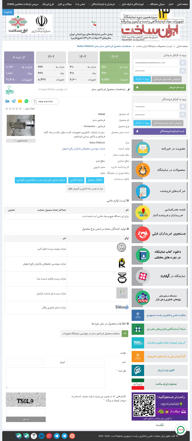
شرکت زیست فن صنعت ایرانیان (51, 294)
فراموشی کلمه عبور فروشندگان (167, 123)
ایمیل (62, 362)
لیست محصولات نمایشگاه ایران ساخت (154, 46)
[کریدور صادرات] (160, 343)
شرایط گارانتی (76, 180)
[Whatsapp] (26, 102)
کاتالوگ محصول (95, 180)
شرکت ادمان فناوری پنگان (54, 308)
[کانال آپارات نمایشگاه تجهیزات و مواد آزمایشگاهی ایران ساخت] (160, 277)
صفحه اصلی (182, 46)
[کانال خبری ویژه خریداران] (56, 436)
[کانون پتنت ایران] (160, 371)
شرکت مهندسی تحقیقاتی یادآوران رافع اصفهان (83, 149)
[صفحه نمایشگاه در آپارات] (71, 436)
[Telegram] (13, 102)
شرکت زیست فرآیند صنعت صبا (51, 279)
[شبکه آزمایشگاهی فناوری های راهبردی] (160, 330)
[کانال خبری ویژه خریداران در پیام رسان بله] (25, 436)
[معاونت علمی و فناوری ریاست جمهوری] (33, 436)
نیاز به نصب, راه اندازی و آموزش (85, 189)
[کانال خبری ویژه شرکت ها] (64, 436)
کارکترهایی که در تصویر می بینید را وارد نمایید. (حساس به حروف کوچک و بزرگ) (98, 398)
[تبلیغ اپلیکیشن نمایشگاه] (160, 407)
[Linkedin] (7, 102)
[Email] (20, 102)
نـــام (124, 362)
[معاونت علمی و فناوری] (160, 316)
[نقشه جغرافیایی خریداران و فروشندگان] (160, 213)
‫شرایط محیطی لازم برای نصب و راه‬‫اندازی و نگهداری (40, 180)
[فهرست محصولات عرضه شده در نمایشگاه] (160, 171)
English (8, 12)
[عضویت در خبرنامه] (160, 149)
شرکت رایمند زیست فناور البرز (52, 249)
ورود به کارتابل (142, 79)
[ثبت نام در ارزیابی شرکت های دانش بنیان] (160, 357)
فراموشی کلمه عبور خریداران (166, 79)
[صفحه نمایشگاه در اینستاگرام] (48, 436)
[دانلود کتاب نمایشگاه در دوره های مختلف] (160, 256)
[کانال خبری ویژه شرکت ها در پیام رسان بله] (18, 436)
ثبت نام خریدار (176, 87)
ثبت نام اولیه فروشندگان (172, 131)
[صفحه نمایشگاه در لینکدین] (41, 436)
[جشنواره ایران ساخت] (160, 385)
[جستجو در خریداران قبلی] (160, 234)
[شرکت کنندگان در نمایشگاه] (160, 192)
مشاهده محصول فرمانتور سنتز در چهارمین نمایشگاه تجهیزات (91, 334)
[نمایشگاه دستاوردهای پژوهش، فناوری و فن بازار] (160, 298)
